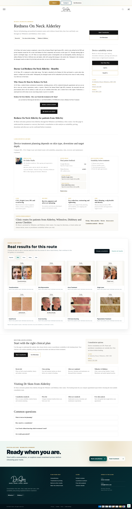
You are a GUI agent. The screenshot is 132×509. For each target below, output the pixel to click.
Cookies (57, 506)
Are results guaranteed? (23, 434)
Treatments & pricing (56, 480)
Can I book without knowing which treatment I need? (31, 428)
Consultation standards (91, 223)
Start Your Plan (105, 63)
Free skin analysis (81, 483)
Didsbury (20, 495)
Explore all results (117, 251)
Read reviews (63, 191)
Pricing (87, 220)
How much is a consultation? (24, 423)
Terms (62, 506)
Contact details (80, 485)
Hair (36, 257)
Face (24, 257)
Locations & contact (81, 480)
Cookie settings (68, 506)
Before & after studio (56, 483)
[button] (4, 9)
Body (30, 257)
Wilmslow (11, 495)
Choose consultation (102, 251)
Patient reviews (80, 478)
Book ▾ (54, 3)
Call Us (105, 68)
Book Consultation (104, 32)
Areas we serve (110, 220)
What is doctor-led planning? (24, 417)
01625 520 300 (96, 87)
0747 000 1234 (96, 91)
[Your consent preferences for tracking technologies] (129, 506)
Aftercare (101, 223)
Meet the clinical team (57, 485)
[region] (66, 292)
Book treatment (116, 458)
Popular (11, 257)
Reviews (103, 220)
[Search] (123, 9)
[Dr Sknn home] (18, 479)
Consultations (54, 478)
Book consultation (98, 458)
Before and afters (95, 220)
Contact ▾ (66, 3)
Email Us (105, 73)
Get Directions (77, 3)
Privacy (52, 506)
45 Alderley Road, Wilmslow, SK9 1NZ (104, 82)
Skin (18, 257)
